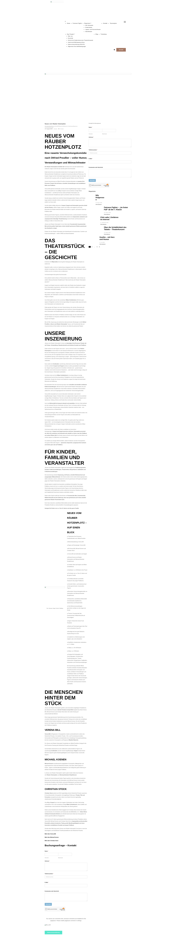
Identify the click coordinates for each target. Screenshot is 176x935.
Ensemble (70, 38)
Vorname (47, 857)
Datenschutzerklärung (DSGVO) (76, 44)
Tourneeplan (113, 23)
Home (68, 23)
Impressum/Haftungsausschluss (76, 42)
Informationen (99, 204)
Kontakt (105, 23)
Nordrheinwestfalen (53, 126)
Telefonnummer (49, 873)
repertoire (61, 126)
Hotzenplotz (47, 126)
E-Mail (47, 882)
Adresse (47, 861)
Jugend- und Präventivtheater (93, 29)
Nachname (60, 857)
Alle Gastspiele (89, 25)
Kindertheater (88, 27)
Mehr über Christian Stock (51, 840)
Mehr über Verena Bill (50, 833)
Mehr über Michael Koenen (52, 837)
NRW (58, 126)
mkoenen (55, 128)
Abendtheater (88, 31)
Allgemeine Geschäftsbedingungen (77, 46)
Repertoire (87, 23)
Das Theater (70, 34)
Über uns (70, 36)
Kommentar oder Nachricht (52, 891)
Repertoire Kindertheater (68, 126)
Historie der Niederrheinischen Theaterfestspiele (80, 40)
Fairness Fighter (77, 23)
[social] (114, 49)
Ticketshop (104, 34)
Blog (97, 34)
